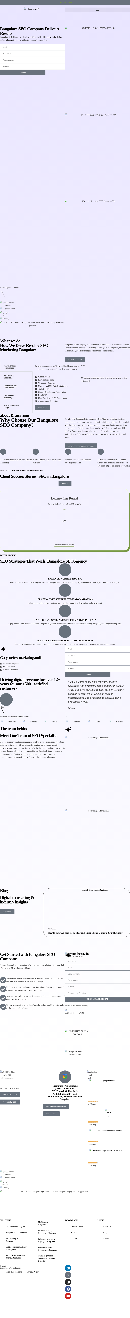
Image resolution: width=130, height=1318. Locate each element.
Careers (106, 1238)
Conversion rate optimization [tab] (10, 387)
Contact (74, 1238)
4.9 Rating (92, 1124)
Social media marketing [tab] (9, 397)
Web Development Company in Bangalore (47, 1248)
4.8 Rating (92, 1144)
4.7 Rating (92, 1104)
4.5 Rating (92, 1165)
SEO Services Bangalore (16, 1227)
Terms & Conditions (14, 1272)
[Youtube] (68, 1296)
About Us (107, 1227)
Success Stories (77, 1227)
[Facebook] (68, 1289)
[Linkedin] (68, 1268)
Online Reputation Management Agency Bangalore (46, 1258)
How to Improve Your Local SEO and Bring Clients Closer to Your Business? (85, 932)
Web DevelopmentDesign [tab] (11, 406)
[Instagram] (68, 1282)
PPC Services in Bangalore (44, 1223)
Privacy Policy (33, 1272)
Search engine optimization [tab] (10, 367)
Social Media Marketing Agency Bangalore (15, 1256)
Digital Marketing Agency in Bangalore (16, 1248)
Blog (105, 1233)
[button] (97, 10)
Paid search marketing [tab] (9, 377)
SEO (64, 521)
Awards (74, 1233)
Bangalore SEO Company (16, 1233)
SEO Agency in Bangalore (12, 1239)
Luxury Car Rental (64, 498)
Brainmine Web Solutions (10, 1268)
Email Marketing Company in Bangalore (47, 1231)
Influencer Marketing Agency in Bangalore (46, 1240)
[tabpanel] (81, 387)
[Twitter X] (68, 1275)
